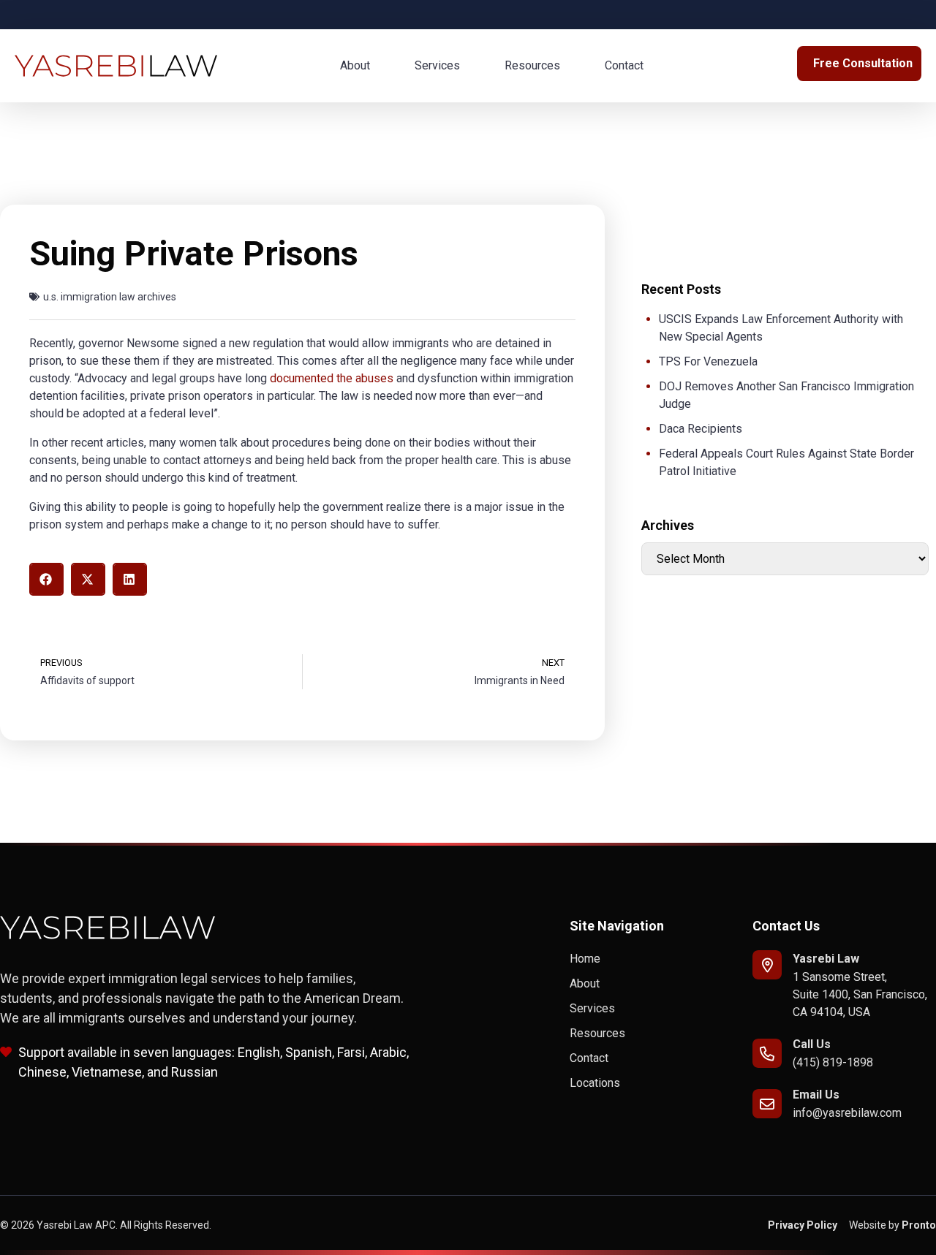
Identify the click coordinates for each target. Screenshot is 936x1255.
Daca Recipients (700, 429)
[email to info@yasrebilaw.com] (767, 1103)
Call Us (812, 1044)
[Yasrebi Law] (767, 964)
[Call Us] (767, 1053)
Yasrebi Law (826, 959)
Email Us (816, 1095)
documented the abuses (331, 378)
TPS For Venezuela (708, 361)
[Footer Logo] (108, 927)
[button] (46, 579)
